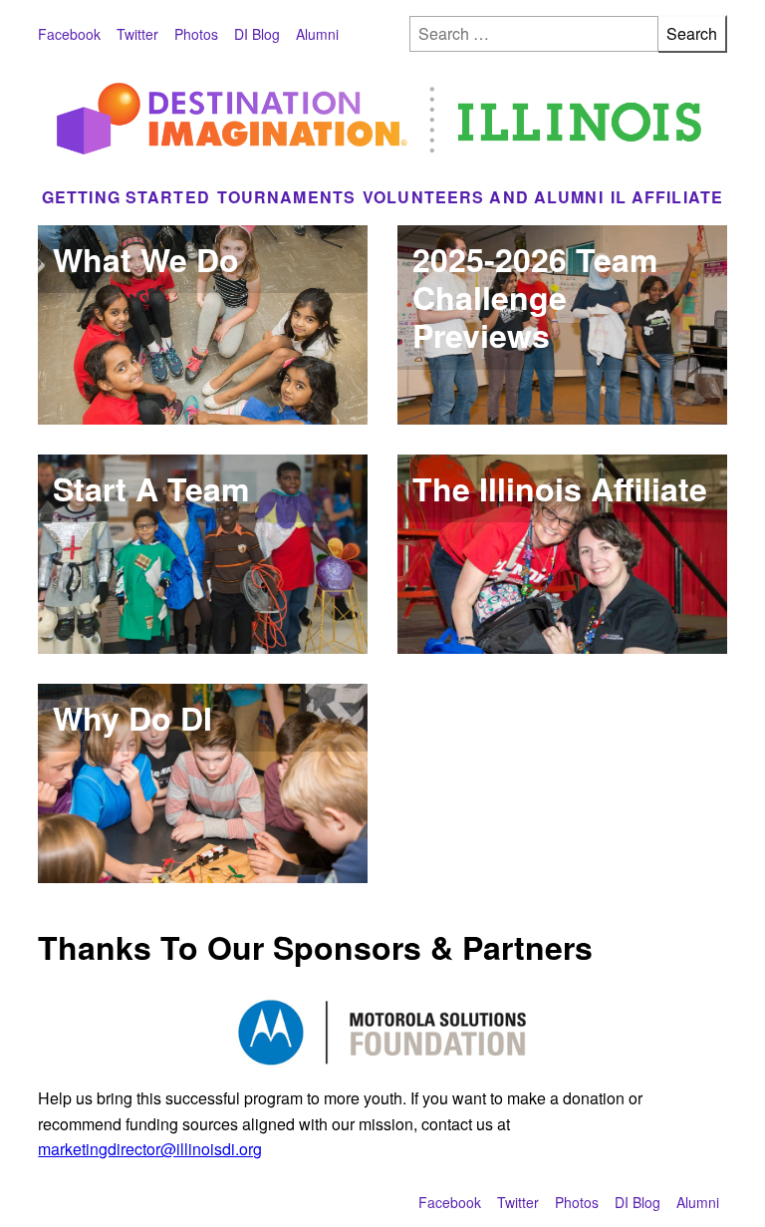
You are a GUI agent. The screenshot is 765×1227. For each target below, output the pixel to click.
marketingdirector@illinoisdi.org (150, 1148)
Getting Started (126, 196)
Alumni (317, 34)
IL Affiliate (667, 196)
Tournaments (286, 196)
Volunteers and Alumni (483, 196)
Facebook (69, 34)
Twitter (137, 34)
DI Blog (257, 34)
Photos (196, 34)
